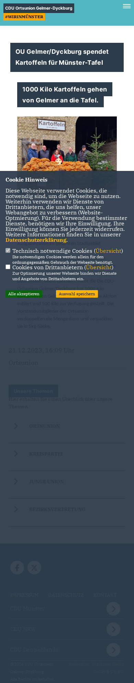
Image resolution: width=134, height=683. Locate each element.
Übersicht (108, 250)
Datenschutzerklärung (35, 239)
